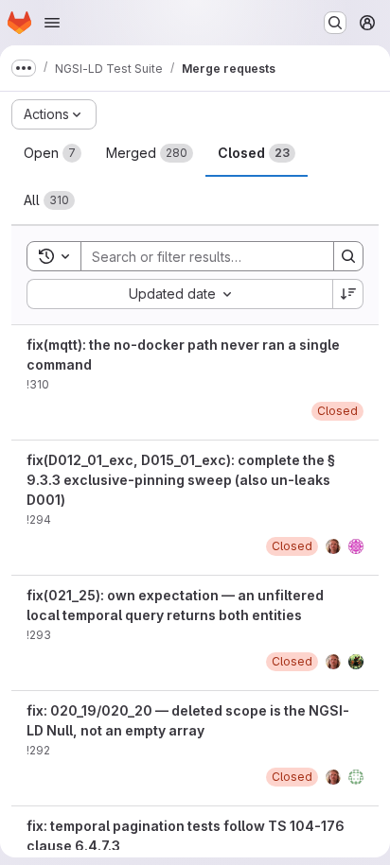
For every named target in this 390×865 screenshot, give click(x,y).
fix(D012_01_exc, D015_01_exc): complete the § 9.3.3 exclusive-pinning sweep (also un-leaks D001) (181, 480)
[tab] (52, 153)
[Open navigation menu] (52, 23)
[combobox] (179, 294)
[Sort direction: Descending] (348, 294)
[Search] (348, 256)
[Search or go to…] (335, 22)
